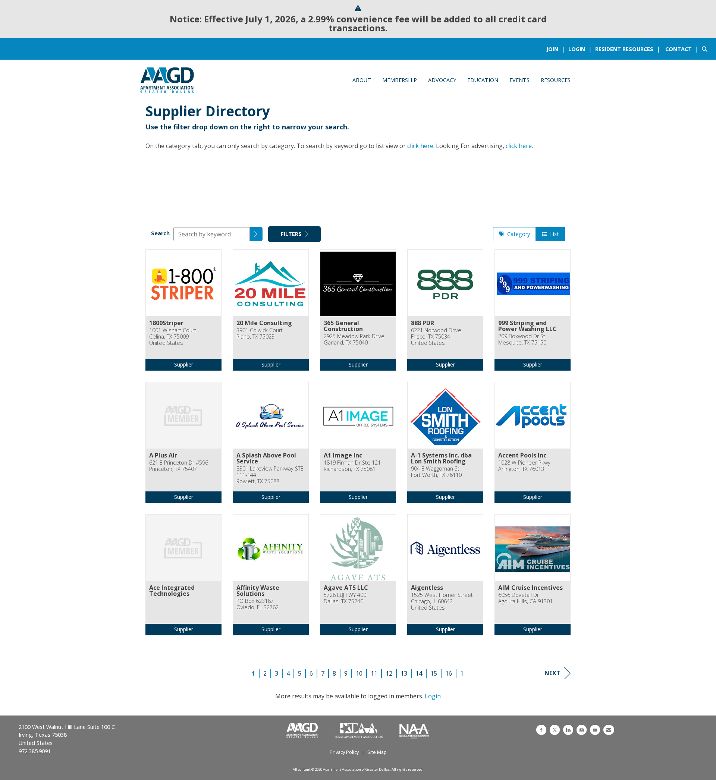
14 (418, 673)
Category (517, 234)
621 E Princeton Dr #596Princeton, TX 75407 (178, 465)
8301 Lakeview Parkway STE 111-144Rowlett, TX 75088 (270, 475)
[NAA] (414, 731)
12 (389, 673)
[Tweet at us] (555, 730)
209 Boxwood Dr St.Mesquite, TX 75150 (522, 339)
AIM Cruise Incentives (530, 588)
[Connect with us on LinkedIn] (568, 730)
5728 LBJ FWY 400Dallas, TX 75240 (345, 598)
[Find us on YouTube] (595, 730)
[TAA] (359, 731)
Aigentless (427, 588)
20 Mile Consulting (264, 323)
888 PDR (422, 323)
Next (552, 673)
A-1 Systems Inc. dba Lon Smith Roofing (441, 458)
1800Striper (166, 323)
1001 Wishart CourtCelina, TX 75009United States (172, 336)
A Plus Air (163, 455)
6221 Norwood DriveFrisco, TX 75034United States (436, 336)
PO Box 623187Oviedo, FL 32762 (257, 604)
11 (374, 673)
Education (482, 80)
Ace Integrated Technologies (172, 591)
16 (448, 673)
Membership (399, 80)
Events (519, 80)
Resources (556, 80)
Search (160, 233)
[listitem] (556, 49)
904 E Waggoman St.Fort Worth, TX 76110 (436, 471)
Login (433, 696)
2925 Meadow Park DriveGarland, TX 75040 (354, 339)
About (361, 80)
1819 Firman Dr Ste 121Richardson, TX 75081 (352, 465)
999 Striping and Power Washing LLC (527, 326)
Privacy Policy (344, 752)
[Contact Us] (608, 730)
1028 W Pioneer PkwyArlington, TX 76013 (524, 465)
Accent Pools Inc (522, 455)
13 (404, 673)
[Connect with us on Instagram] (582, 730)
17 (463, 673)
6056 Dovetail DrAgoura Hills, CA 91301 (525, 598)
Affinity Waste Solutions (257, 591)
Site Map (377, 752)
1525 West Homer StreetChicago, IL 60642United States (442, 601)
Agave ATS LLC (346, 588)
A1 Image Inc (343, 455)
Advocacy (442, 80)
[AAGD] (303, 731)
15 (433, 673)
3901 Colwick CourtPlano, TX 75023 (259, 333)
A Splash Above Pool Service (266, 458)
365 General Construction (343, 326)
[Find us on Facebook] (541, 730)
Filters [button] (292, 234)
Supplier (183, 364)
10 (359, 673)
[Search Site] (706, 49)
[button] (256, 234)
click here (420, 146)
